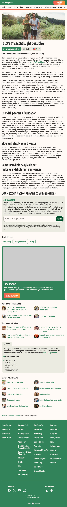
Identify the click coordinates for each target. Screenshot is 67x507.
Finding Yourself (55, 437)
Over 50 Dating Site (39, 458)
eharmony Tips (6, 429)
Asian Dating (37, 446)
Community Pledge (23, 425)
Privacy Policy (22, 441)
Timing (32, 241)
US (36, 48)
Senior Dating (38, 433)
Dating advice (11, 415)
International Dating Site (41, 450)
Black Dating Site (39, 441)
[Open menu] (3, 2)
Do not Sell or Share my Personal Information (25, 447)
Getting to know (18, 7)
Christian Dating (38, 437)
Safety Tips (21, 429)
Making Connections (20, 241)
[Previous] (1, 7)
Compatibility (7, 241)
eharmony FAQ (6, 433)
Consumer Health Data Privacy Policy (24, 453)
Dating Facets (38, 429)
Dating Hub (53, 433)
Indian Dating (38, 462)
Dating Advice (9, 2)
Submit (59, 218)
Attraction (29, 7)
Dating (9, 7)
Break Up (53, 462)
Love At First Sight (37, 62)
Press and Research (23, 474)
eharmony (4, 415)
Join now (59, 2)
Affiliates (20, 462)
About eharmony (6, 425)
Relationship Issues (56, 458)
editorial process (50, 353)
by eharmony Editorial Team (11, 48)
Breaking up (61, 7)
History (8, 343)
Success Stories (6, 437)
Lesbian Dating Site (39, 471)
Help (19, 466)
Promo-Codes (22, 470)
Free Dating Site (38, 425)
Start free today (12, 295)
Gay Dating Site (38, 466)
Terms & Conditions (23, 437)
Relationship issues (50, 7)
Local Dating (53, 425)
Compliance (21, 457)
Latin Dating (37, 454)
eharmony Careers (23, 433)
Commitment (38, 7)
